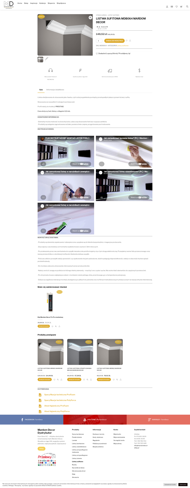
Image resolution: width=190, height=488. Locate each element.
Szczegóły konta (119, 440)
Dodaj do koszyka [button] (44, 326)
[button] (90, 17)
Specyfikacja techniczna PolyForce (60, 400)
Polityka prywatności (100, 443)
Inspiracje (33, 3)
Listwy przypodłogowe (79, 455)
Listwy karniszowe (78, 443)
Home (20, 3)
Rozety (74, 465)
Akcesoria (75, 477)
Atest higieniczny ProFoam (56, 406)
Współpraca (61, 3)
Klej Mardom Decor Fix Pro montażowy (50, 317)
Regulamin (96, 440)
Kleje (73, 474)
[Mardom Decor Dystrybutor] (9, 4)
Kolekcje (42, 3)
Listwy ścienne (77, 458)
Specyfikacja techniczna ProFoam (59, 394)
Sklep (26, 3)
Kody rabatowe (98, 437)
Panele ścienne (77, 437)
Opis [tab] (41, 90)
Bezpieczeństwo (98, 447)
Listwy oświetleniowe (79, 447)
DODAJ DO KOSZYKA (114, 41)
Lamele (74, 440)
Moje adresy (118, 443)
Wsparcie (51, 3)
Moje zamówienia (119, 437)
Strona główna (101, 15)
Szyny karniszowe (78, 434)
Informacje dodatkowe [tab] (55, 90)
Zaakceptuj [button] (183, 484)
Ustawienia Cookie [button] (170, 484)
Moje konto (117, 434)
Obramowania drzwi (78, 471)
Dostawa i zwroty (98, 434)
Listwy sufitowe (113, 15)
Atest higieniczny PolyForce (57, 411)
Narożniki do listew (78, 468)
